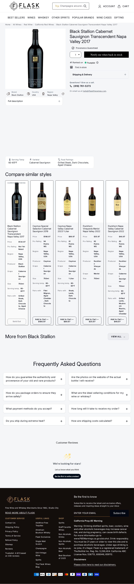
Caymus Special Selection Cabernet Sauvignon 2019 (42, 229)
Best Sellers (16, 17)
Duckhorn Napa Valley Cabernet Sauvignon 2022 (116, 229)
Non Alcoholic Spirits (65, 542)
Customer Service (15, 518)
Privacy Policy (11, 531)
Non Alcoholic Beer (65, 549)
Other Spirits (61, 17)
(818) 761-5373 (82, 86)
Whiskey (43, 17)
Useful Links (42, 518)
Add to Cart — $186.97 (42, 320)
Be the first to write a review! (67, 476)
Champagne (41, 548)
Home (7, 24)
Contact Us (10, 523)
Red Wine (28, 24)
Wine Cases (104, 17)
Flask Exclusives (43, 537)
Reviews (9, 549)
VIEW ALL (116, 336)
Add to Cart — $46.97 (117, 320)
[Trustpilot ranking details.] (97, 62)
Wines (31, 17)
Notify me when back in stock (106, 54)
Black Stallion (18, 95)
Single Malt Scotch (41, 542)
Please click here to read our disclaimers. (95, 564)
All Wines (17, 24)
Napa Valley (52, 95)
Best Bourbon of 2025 (65, 556)
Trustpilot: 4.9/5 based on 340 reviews (15, 554)
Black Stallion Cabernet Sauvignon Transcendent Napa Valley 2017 (15, 231)
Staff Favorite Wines (65, 528)
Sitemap (9, 544)
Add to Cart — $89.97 (67, 320)
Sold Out (17, 321)
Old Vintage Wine (41, 554)
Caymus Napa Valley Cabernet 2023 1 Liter (65, 229)
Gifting (119, 17)
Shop (61, 518)
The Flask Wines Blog (43, 565)
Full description (15, 101)
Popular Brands (83, 17)
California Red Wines (44, 24)
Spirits (38, 560)
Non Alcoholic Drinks (65, 535)
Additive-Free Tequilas (42, 524)
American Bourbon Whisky (43, 531)
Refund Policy (11, 540)
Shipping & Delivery (82, 74)
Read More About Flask (20, 512)
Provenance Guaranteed (87, 48)
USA (34, 95)
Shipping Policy (12, 527)
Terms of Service (13, 536)
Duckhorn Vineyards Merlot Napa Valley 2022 (91, 229)
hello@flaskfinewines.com (94, 91)
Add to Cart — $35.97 (92, 320)
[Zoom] (35, 30)
